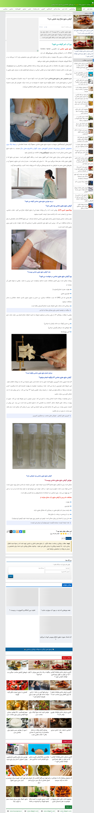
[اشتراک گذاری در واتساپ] (23, 531)
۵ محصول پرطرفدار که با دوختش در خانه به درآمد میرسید (61, 779)
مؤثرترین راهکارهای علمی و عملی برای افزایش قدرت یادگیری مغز (39, 758)
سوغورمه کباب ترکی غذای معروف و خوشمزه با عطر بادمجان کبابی (61, 800)
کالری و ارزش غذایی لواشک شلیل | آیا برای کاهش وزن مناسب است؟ (83, 32)
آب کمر (63, 538)
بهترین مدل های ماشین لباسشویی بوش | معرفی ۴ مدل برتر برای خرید (17, 758)
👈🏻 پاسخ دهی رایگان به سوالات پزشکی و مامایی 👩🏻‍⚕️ (39, 649)
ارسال (10, 576)
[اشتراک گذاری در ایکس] (11, 531)
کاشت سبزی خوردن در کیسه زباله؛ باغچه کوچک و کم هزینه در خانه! (39, 800)
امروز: (92, 5)
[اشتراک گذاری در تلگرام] (14, 531)
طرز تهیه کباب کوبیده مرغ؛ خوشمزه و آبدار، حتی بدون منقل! (17, 779)
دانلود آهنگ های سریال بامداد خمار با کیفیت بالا (17, 800)
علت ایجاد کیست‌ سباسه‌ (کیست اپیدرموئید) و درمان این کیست (49, 523)
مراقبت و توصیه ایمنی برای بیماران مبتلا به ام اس (54, 310)
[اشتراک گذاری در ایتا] (17, 531)
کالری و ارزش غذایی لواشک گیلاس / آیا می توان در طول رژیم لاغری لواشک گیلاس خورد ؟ (83, 53)
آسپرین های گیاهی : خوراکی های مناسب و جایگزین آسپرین (51, 416)
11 (42, 27)
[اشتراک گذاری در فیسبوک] (20, 531)
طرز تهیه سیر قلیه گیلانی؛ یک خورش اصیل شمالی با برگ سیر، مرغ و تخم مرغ (39, 780)
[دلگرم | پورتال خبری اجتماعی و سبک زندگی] (91, 3)
